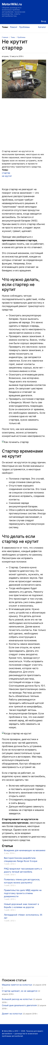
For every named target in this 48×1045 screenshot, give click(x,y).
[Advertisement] (24, 125)
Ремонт (13, 27)
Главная (5, 37)
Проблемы (24, 27)
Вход (43, 21)
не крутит (7, 176)
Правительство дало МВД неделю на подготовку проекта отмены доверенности (22, 893)
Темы (13, 37)
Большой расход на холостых (17, 999)
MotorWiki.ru (12, 4)
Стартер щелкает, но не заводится (19, 991)
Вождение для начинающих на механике (24, 850)
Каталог (42, 27)
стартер (6, 173)
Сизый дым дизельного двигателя (19, 1005)
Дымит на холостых (12, 1013)
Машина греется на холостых (17, 984)
